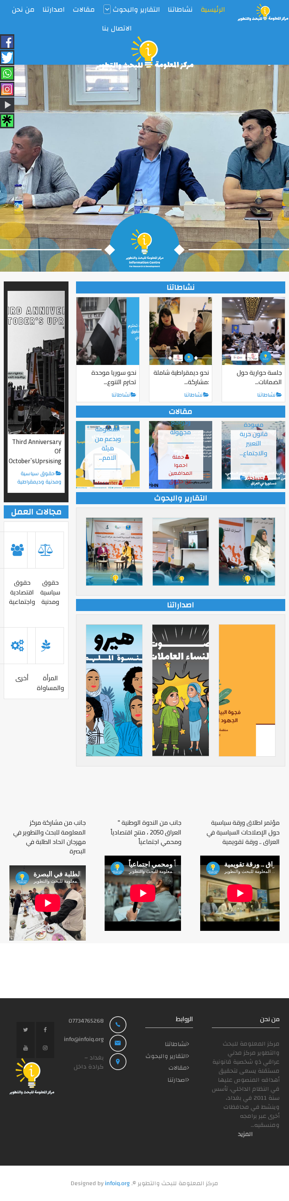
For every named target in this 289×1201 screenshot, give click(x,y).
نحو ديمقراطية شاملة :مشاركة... (181, 377)
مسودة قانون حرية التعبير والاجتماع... (254, 438)
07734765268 (86, 1020)
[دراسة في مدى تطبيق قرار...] (247, 551)
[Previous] (14, 168)
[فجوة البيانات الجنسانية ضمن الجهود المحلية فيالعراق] (247, 690)
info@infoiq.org (84, 1039)
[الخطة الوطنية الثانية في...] (180, 551)
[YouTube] (26, 1049)
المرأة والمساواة (50, 682)
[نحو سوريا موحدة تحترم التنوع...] (107, 331)
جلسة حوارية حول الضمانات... (259, 377)
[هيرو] (114, 690)
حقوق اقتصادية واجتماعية (22, 592)
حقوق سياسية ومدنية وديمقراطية (39, 477)
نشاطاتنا (120, 395)
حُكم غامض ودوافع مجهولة (181, 422)
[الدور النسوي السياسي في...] (114, 551)
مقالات (253, 486)
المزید (245, 1134)
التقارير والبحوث (166, 1056)
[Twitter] (26, 1031)
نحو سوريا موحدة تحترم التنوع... (113, 377)
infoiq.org (117, 1183)
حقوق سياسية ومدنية (50, 592)
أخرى (22, 678)
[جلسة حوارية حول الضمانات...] (253, 331)
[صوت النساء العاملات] (180, 690)
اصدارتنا (177, 1079)
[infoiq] (263, 12)
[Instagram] (45, 1049)
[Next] (274, 168)
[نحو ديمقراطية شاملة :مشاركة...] (180, 331)
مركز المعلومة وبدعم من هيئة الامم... (108, 439)
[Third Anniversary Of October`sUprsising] (36, 362)
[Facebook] (45, 1031)
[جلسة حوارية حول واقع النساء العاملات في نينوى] (144, 168)
